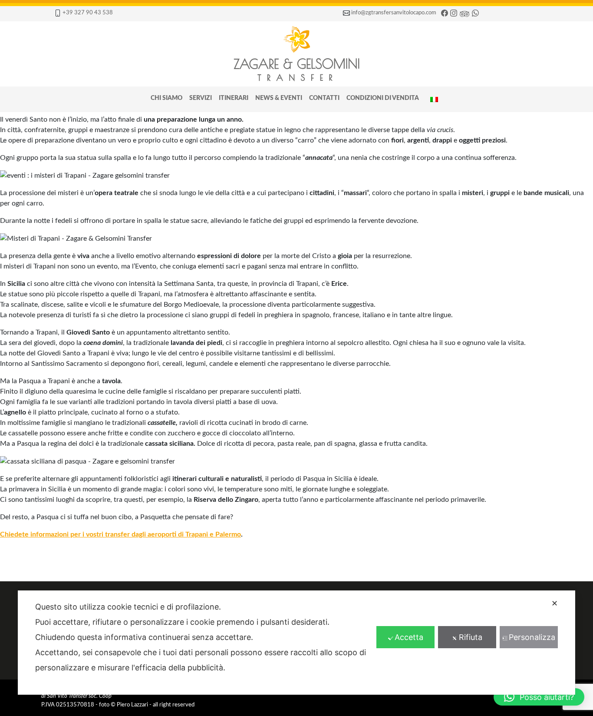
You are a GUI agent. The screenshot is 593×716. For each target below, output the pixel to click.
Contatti (324, 98)
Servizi (200, 98)
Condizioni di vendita (382, 98)
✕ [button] (554, 603)
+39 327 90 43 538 (88, 12)
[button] (539, 697)
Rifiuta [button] (470, 637)
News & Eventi (278, 98)
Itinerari (233, 98)
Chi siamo (166, 98)
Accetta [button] (409, 637)
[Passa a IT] (434, 99)
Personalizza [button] (532, 637)
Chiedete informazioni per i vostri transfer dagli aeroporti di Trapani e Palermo (120, 534)
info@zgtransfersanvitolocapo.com (393, 12)
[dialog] (296, 642)
